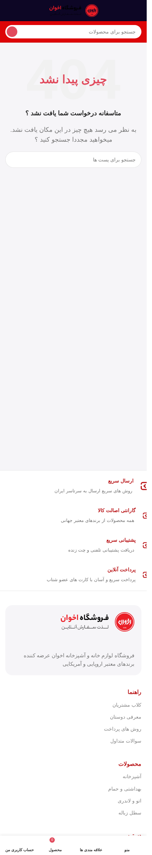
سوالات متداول (125, 741)
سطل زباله (129, 813)
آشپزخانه (132, 776)
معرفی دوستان (125, 717)
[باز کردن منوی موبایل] (138, 11)
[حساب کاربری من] (8, 11)
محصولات (129, 764)
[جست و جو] (12, 31)
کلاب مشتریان (126, 705)
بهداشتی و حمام (124, 789)
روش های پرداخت (122, 729)
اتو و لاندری (129, 801)
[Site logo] (73, 10)
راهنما (134, 692)
